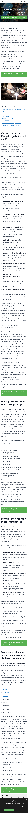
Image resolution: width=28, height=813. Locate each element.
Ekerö (5, 689)
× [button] (26, 799)
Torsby (5, 696)
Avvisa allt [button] (19, 810)
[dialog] (14, 805)
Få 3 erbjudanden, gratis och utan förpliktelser (14, 17)
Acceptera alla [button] (9, 810)
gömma (20, 107)
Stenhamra (6, 692)
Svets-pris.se (5, 2)
